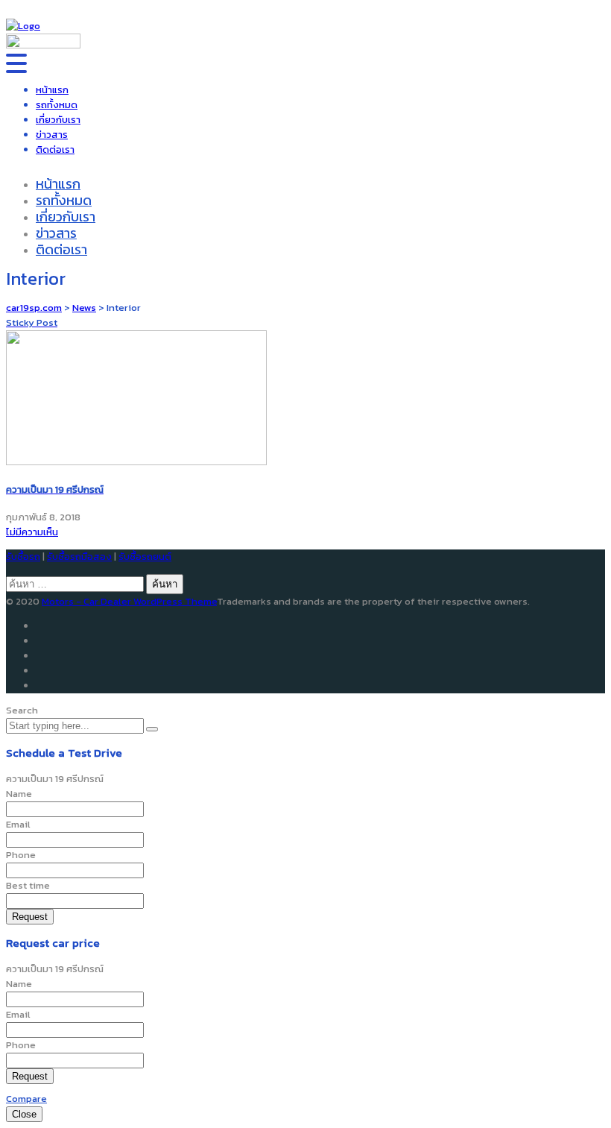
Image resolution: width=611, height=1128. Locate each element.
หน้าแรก (52, 90)
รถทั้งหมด (56, 105)
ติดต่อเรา (55, 149)
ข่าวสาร (52, 134)
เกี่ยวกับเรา (58, 120)
